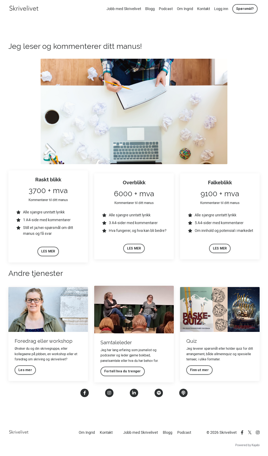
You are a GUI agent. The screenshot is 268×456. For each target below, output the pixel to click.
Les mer (25, 370)
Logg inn (221, 8)
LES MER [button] (48, 251)
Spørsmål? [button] (245, 9)
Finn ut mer (199, 370)
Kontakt (203, 8)
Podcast (166, 8)
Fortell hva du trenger (122, 371)
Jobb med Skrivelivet (123, 8)
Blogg (150, 8)
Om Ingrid (185, 8)
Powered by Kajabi (247, 445)
